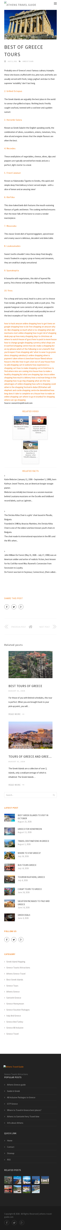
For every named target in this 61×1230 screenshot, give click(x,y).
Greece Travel (12, 1033)
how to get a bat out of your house (35, 361)
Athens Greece (13, 991)
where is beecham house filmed (32, 358)
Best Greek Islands (14, 979)
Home (9, 1140)
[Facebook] (6, 606)
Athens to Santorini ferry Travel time (23, 1116)
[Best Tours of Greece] (30, 664)
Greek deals (24, 915)
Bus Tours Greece (27, 865)
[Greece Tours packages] (36, 1189)
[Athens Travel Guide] (20, 5)
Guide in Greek (13, 1091)
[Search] (54, 795)
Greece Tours (27, 61)
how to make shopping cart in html (32, 368)
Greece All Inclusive (14, 1027)
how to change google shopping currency (22, 342)
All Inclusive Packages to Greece (21, 1097)
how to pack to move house (44, 339)
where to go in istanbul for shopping (39, 396)
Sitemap (10, 1153)
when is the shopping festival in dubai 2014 (23, 387)
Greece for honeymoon (30, 829)
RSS (9, 1159)
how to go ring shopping (23, 380)
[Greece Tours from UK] (26, 1189)
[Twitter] (13, 606)
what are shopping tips (33, 374)
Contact (10, 1147)
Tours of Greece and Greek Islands (30, 756)
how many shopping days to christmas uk (34, 336)
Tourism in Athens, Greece (31, 877)
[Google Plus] (20, 606)
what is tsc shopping (37, 330)
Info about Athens (15, 1123)
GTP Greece (12, 1103)
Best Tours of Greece (25, 686)
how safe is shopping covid (44, 384)
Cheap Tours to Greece (30, 889)
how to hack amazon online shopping (20, 323)
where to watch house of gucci (18, 339)
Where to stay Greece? (29, 853)
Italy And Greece (13, 1015)
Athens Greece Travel (15, 973)
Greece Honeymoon (15, 1003)
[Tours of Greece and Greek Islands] (30, 735)
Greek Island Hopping (15, 961)
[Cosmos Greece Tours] (45, 1180)
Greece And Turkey (14, 1021)
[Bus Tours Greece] (8, 1189)
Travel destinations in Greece (33, 841)
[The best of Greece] (36, 1180)
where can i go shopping (15, 400)
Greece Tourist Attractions (18, 967)
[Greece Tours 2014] (17, 1189)
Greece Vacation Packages (18, 1009)
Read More (15, 714)
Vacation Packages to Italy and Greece (34, 903)
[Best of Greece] (26, 1180)
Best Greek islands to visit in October (33, 817)
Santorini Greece (13, 997)
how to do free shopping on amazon (35, 326)
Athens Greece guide (16, 1084)
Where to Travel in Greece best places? (24, 1110)
